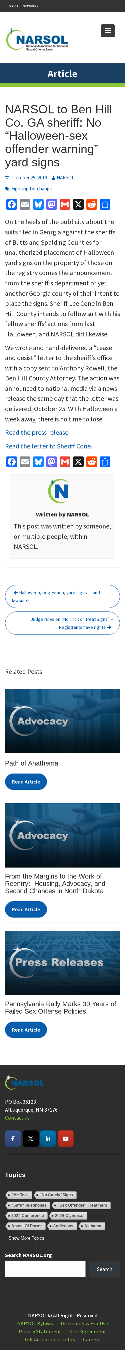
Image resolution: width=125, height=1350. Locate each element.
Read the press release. (37, 432)
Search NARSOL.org (28, 1255)
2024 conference (27, 1215)
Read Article (26, 781)
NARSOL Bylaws (35, 1323)
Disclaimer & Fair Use (84, 1323)
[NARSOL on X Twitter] (31, 1138)
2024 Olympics (69, 1215)
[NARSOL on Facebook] (13, 1138)
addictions (63, 1226)
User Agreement (87, 1331)
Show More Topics (26, 1238)
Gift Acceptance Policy (50, 1339)
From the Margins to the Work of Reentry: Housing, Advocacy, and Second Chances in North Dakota (55, 884)
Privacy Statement (40, 1331)
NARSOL (65, 177)
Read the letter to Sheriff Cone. (48, 446)
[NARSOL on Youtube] (66, 1138)
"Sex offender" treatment (82, 1205)
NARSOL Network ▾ (24, 6)
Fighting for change (31, 188)
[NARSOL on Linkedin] (48, 1138)
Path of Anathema (31, 763)
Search (104, 1269)
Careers (91, 1339)
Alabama (92, 1226)
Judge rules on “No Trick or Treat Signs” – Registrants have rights (72, 623)
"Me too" (20, 1195)
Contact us (17, 1117)
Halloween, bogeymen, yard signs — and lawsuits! (56, 596)
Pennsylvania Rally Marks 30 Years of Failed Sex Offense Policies (60, 1007)
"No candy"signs (56, 1195)
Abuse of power (26, 1226)
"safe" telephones (29, 1205)
